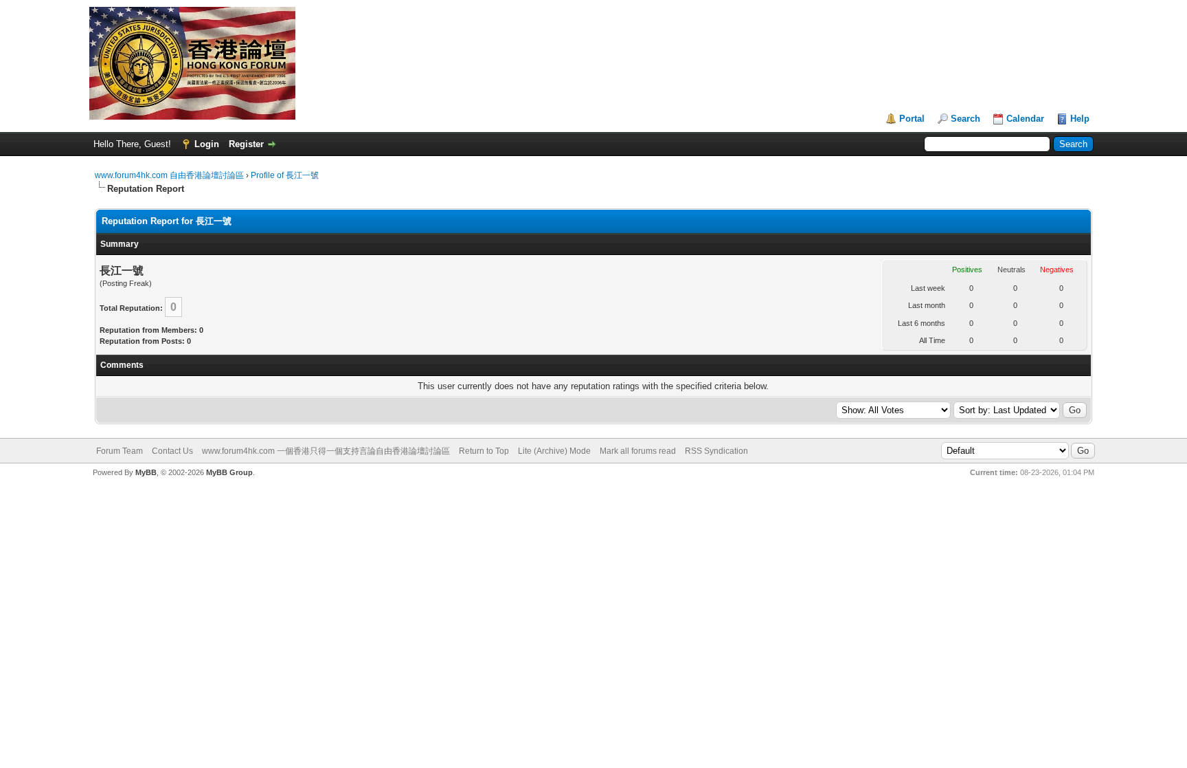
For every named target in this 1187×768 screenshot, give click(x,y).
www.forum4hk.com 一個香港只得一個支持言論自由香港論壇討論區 (326, 451)
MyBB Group (229, 472)
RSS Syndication (716, 451)
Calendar (1025, 118)
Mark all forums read (638, 451)
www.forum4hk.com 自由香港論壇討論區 (169, 175)
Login (206, 144)
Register (246, 144)
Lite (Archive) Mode (554, 451)
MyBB (146, 472)
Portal (912, 118)
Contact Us (172, 451)
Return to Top (484, 451)
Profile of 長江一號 (285, 175)
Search (965, 118)
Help (1079, 118)
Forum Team (119, 451)
